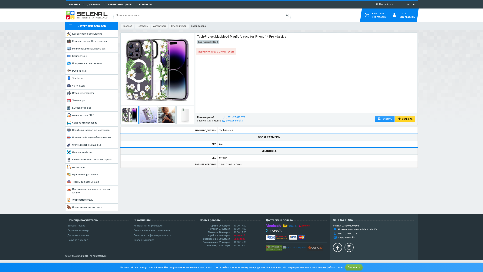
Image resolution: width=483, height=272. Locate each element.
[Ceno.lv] (315, 247)
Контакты (145, 4)
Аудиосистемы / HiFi (83, 115)
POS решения (79, 71)
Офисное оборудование (85, 174)
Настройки (385, 4)
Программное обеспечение (87, 63)
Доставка (94, 4)
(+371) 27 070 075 (235, 117)
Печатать (386, 119)
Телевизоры (78, 100)
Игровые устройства (83, 93)
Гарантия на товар (78, 230)
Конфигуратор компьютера (87, 33)
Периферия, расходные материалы (91, 130)
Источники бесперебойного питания (92, 137)
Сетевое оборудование (84, 122)
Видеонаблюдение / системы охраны (92, 159)
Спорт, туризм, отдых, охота (87, 207)
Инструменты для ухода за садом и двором (91, 191)
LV (408, 4)
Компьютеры (79, 56)
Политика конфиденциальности (152, 235)
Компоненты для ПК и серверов (89, 41)
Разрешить (354, 267)
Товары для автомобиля (85, 182)
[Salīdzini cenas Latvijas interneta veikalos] (274, 247)
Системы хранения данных (86, 145)
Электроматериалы (82, 200)
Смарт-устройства (82, 152)
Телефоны (77, 78)
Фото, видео (78, 85)
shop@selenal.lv (234, 120)
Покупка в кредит (78, 240)
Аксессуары (78, 167)
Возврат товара (76, 225)
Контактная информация (148, 225)
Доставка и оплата (78, 235)
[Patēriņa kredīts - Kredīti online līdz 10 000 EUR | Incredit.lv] (273, 231)
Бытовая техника (81, 108)
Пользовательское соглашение (152, 230)
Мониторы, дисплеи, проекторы (89, 48)
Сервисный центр (120, 4)
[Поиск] (287, 15)
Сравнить (407, 119)
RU (414, 4)
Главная (74, 4)
